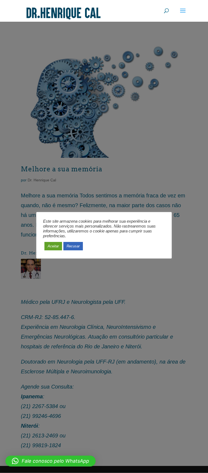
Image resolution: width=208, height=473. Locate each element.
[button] (50, 461)
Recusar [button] (73, 246)
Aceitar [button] (53, 246)
